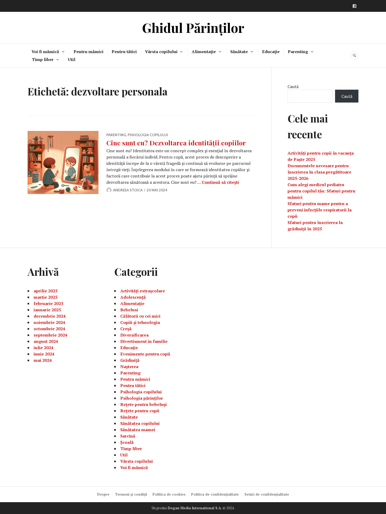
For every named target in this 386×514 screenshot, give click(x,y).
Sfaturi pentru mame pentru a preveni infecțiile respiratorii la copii (320, 210)
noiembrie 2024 (49, 322)
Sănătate (239, 51)
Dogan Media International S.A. (195, 508)
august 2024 (46, 341)
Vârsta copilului (161, 51)
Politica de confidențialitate (215, 494)
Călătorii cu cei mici (140, 316)
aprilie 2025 (46, 291)
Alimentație (204, 51)
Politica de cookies (169, 494)
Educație (271, 51)
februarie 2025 (48, 303)
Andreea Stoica (128, 190)
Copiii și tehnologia (140, 322)
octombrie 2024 (49, 329)
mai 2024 (43, 360)
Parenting (298, 51)
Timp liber (43, 59)
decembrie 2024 (50, 316)
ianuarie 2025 (47, 310)
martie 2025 (46, 297)
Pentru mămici (88, 51)
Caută (293, 86)
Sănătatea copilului (140, 423)
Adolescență (133, 297)
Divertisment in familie (144, 341)
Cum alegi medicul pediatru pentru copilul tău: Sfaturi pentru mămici (321, 191)
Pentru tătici (124, 51)
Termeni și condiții (131, 494)
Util (71, 59)
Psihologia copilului (148, 135)
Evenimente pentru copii (145, 354)
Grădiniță (129, 360)
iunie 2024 (44, 354)
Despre (103, 494)
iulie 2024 (43, 347)
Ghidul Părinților (193, 27)
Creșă (126, 329)
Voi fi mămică (45, 51)
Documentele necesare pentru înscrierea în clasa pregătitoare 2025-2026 (319, 172)
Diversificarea (134, 335)
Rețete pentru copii (139, 411)
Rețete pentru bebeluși (143, 404)
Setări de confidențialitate (266, 494)
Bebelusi (129, 310)
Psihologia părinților (141, 398)
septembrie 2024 (50, 335)
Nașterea (129, 366)
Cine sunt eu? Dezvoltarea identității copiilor (176, 142)
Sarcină (127, 436)
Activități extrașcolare (142, 291)
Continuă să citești (220, 182)
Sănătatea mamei (137, 429)
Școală (127, 442)
